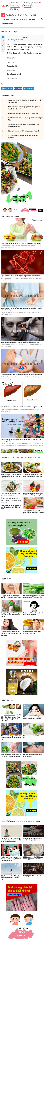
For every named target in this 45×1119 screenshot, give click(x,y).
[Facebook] (3, 41)
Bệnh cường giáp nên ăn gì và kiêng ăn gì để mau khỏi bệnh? (21, 243)
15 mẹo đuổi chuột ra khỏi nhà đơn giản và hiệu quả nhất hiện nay (11, 737)
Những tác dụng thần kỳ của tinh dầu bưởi (32, 755)
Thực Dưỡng (28, 457)
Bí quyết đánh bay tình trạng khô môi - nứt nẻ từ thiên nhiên (11, 596)
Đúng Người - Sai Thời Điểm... (33, 876)
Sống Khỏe (5, 19)
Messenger (30, 88)
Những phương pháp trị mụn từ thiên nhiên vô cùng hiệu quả (33, 596)
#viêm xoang (14, 2)
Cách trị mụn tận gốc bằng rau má (33, 736)
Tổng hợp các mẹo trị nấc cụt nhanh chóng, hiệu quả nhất (32, 718)
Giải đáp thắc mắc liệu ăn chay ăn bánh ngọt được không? (33, 494)
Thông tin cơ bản (16, 40)
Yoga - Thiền (36, 457)
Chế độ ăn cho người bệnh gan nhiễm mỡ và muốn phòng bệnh (21, 407)
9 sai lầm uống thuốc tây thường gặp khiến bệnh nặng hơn (20, 342)
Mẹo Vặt (13, 700)
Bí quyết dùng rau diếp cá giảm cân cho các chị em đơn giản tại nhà (11, 614)
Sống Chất (14, 19)
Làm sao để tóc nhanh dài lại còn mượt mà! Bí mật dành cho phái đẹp (11, 633)
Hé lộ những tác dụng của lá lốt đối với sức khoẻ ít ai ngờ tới (11, 755)
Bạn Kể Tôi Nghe (7, 24)
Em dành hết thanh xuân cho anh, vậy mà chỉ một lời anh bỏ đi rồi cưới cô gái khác (11, 840)
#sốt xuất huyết (15, 6)
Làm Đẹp (15, 579)
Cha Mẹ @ (23, 19)
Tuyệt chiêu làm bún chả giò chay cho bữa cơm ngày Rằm (32, 475)
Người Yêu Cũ (21, 821)
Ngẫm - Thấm (19, 457)
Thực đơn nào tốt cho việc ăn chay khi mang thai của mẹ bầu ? (33, 512)
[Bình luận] (3, 50)
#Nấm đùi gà (27, 6)
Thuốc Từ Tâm (23, 15)
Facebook (18, 88)
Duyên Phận (39, 821)
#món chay (25, 2)
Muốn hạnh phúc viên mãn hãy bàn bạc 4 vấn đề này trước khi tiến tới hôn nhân (11, 858)
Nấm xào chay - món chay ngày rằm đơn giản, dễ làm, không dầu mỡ (11, 476)
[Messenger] (3, 45)
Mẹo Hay (32, 19)
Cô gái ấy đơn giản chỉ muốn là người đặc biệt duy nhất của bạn (11, 877)
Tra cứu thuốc (11, 15)
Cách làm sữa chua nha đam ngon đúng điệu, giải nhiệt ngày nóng (10, 718)
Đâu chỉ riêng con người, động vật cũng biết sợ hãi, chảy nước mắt (11, 507)
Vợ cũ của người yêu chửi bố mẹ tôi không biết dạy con (32, 839)
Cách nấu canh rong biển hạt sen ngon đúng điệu (10, 494)
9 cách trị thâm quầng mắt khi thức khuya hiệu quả (33, 614)
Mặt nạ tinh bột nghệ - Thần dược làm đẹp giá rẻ (32, 632)
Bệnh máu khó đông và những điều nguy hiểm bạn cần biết (20, 276)
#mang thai (36, 2)
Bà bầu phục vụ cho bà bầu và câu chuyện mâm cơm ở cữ (33, 858)
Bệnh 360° (33, 15)
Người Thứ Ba (30, 821)
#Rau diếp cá (14, 9)
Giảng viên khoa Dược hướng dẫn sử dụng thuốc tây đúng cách (21, 375)
